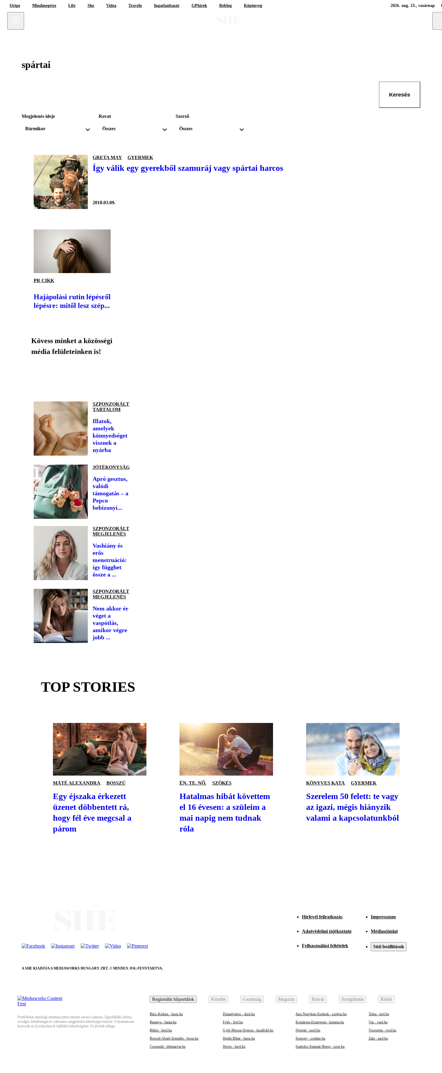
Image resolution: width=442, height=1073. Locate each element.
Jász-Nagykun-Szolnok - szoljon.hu (321, 1014)
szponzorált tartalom (111, 406)
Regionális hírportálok (173, 999)
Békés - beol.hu (161, 1030)
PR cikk (44, 280)
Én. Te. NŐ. (193, 783)
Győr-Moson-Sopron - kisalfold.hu (248, 1030)
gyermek (140, 157)
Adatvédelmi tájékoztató (326, 931)
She (90, 5)
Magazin (286, 999)
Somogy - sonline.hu (310, 1038)
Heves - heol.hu (234, 1046)
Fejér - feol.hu (233, 1022)
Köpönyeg (253, 5)
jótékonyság (111, 467)
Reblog (225, 5)
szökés (222, 783)
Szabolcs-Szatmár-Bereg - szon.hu (320, 1046)
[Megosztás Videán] (122, 376)
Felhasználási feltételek (325, 945)
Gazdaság (252, 999)
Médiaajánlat (384, 931)
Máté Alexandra (76, 783)
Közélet (218, 999)
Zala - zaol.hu (378, 1038)
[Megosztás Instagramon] (81, 376)
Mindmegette (44, 5)
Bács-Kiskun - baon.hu (166, 1014)
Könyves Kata (325, 783)
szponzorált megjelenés (111, 531)
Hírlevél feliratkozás (322, 916)
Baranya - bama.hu (163, 1022)
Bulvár (318, 999)
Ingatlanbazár (167, 5)
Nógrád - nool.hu (308, 1030)
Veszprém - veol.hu (382, 1030)
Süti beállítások (388, 946)
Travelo (135, 5)
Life (71, 5)
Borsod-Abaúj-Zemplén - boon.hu (174, 1038)
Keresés (399, 95)
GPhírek (199, 5)
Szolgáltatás (352, 999)
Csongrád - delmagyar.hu (168, 1046)
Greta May (107, 157)
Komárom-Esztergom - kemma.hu (320, 1022)
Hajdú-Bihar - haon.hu (239, 1038)
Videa (111, 5)
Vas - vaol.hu (378, 1022)
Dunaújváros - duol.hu (239, 1014)
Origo (15, 5)
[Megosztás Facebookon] (41, 376)
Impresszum (383, 916)
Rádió (386, 999)
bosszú (116, 783)
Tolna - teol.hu (379, 1014)
